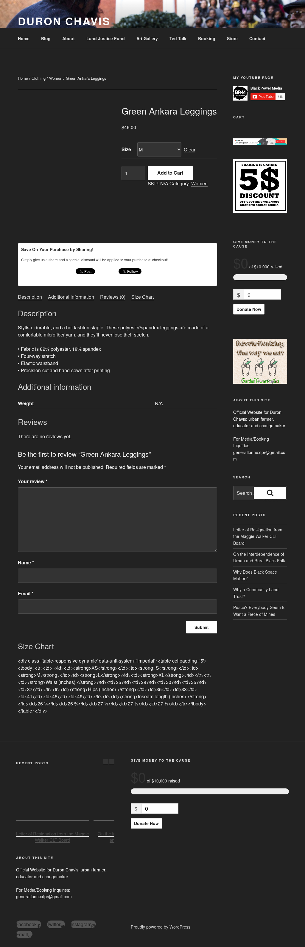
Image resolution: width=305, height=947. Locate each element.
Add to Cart (170, 172)
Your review (32, 481)
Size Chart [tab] (142, 296)
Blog (46, 38)
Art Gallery (147, 38)
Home (23, 38)
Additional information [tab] (71, 296)
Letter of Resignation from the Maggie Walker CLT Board (257, 536)
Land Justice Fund (105, 38)
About (68, 38)
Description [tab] (30, 296)
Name (26, 562)
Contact (257, 38)
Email (25, 593)
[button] (111, 761)
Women (55, 78)
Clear (189, 149)
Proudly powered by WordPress (160, 927)
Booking (206, 38)
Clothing (39, 78)
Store (232, 38)
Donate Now (248, 309)
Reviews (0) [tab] (112, 296)
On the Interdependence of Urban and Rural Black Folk (259, 557)
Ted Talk (177, 38)
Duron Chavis (64, 21)
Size (126, 149)
